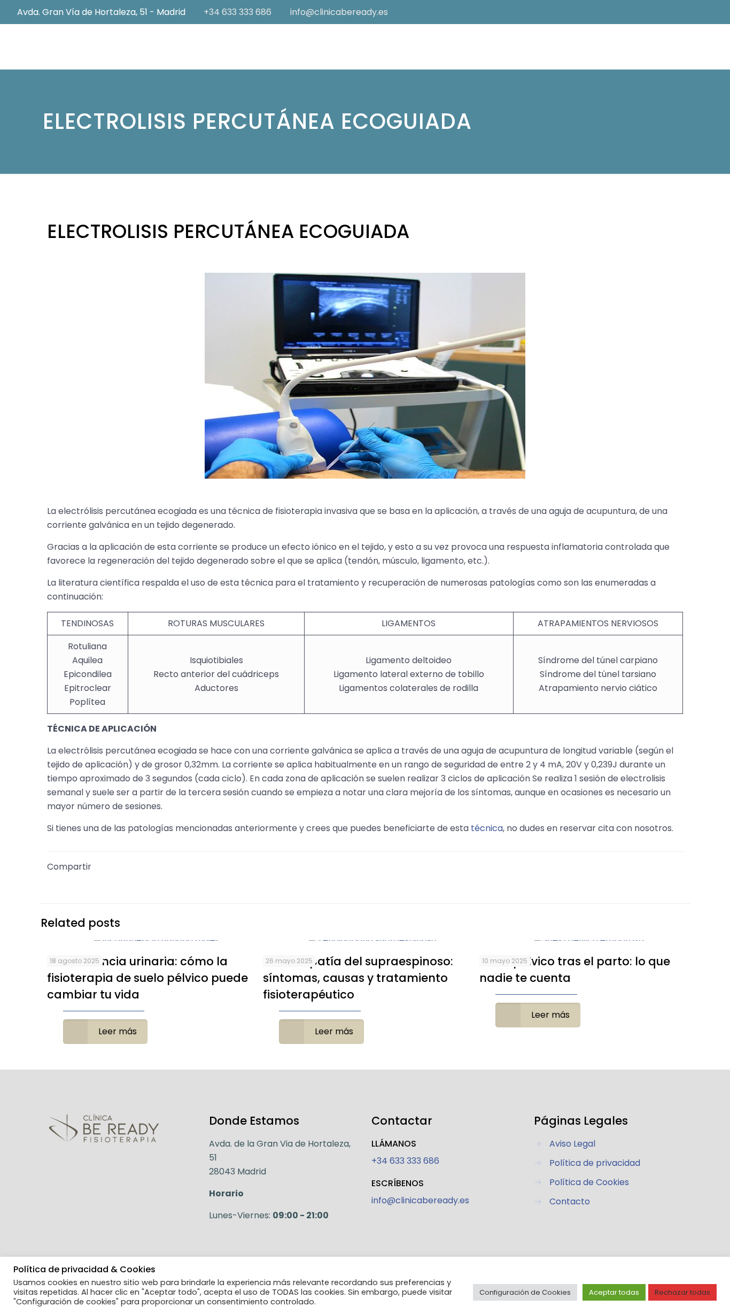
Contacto (569, 1201)
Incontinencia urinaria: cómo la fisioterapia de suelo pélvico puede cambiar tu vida (147, 978)
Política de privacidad (594, 1163)
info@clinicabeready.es (339, 12)
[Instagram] (707, 12)
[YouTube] (692, 12)
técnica (487, 828)
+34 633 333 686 (237, 12)
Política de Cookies (589, 1182)
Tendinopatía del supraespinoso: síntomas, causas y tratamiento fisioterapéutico (358, 978)
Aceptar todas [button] (614, 1292)
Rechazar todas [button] (682, 1292)
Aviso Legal (572, 1144)
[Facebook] (678, 12)
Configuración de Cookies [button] (525, 1292)
